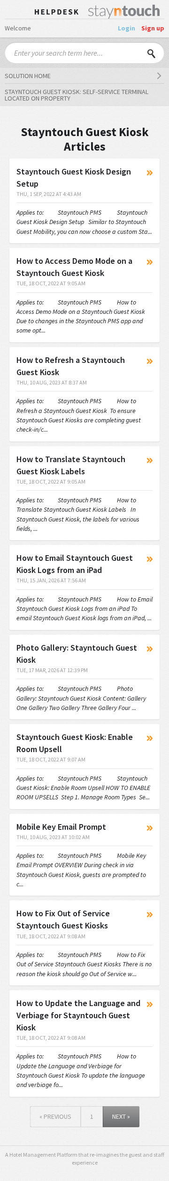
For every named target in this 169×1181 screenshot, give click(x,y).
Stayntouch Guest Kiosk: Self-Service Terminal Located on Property (76, 94)
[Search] (151, 52)
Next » (121, 1116)
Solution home (28, 76)
